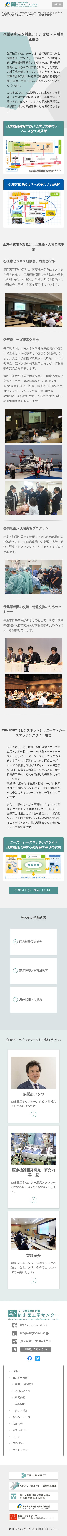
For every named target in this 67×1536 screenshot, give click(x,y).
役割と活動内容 (24, 1384)
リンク (16, 1436)
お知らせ (18, 1423)
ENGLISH (18, 1443)
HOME (5, 12)
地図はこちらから (35, 1349)
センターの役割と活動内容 (45, 12)
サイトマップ (20, 1449)
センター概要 (19, 12)
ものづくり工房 (21, 1417)
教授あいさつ (22, 1390)
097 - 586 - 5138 (33, 1325)
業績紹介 (20, 1404)
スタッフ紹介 (20, 1410)
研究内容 (20, 1397)
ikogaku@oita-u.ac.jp (34, 1333)
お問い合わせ (20, 1430)
